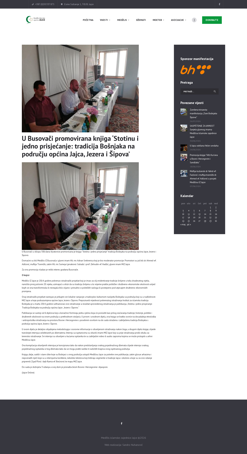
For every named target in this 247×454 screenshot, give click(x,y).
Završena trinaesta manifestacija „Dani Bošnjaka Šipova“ (203, 113)
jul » (189, 224)
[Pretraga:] (199, 91)
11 (189, 214)
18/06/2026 (195, 166)
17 (183, 217)
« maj (183, 224)
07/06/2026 (195, 186)
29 (210, 221)
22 (210, 217)
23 (216, 217)
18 (189, 217)
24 (183, 221)
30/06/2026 (195, 141)
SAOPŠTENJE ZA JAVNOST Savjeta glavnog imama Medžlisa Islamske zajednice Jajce (203, 131)
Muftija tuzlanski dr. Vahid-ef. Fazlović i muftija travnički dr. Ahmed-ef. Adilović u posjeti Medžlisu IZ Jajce (203, 177)
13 (199, 214)
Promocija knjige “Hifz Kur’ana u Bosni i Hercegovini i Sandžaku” (204, 159)
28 (205, 221)
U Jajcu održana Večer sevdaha (204, 145)
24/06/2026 (195, 149)
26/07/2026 (195, 121)
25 (189, 221)
